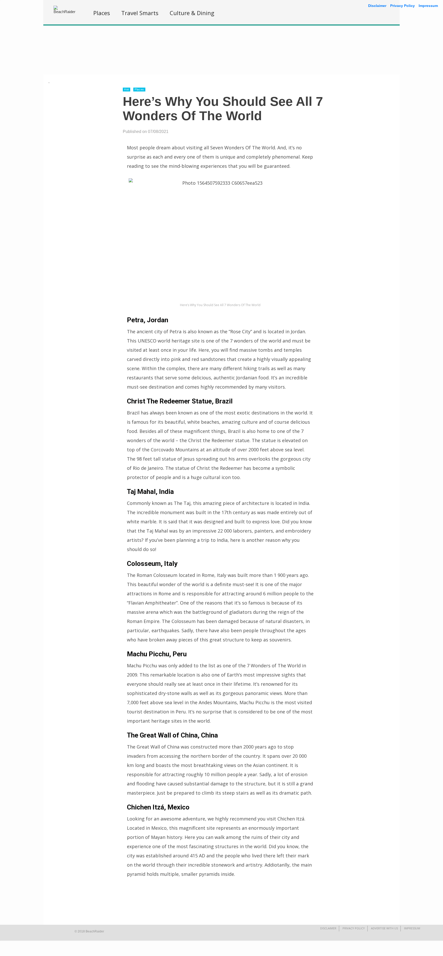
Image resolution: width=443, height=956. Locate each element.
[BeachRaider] (66, 11)
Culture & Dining (192, 13)
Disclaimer (328, 928)
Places (101, 13)
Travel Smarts (139, 13)
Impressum (412, 928)
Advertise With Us (384, 928)
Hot (126, 89)
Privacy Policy (354, 928)
